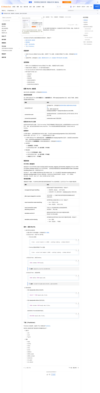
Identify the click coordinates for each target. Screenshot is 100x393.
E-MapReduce (10, 10)
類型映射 (28, 42)
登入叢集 (47, 232)
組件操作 (47, 17)
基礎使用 (56, 17)
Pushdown (47, 326)
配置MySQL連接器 (30, 40)
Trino (52, 17)
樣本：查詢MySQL (30, 44)
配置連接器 (44, 92)
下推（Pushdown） (30, 46)
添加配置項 (58, 141)
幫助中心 (4, 10)
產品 (76, 24)
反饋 (54, 374)
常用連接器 (61, 17)
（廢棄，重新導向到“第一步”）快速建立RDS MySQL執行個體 (52, 58)
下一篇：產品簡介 (73, 367)
